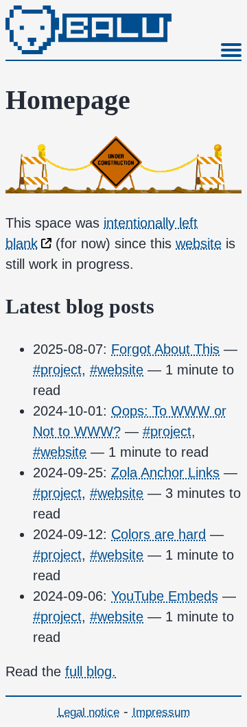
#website (116, 369)
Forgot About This (165, 349)
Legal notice (88, 712)
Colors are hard (158, 534)
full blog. (90, 671)
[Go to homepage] (88, 49)
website (199, 243)
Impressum (161, 712)
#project (57, 369)
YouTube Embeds (164, 596)
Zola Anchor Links (165, 472)
